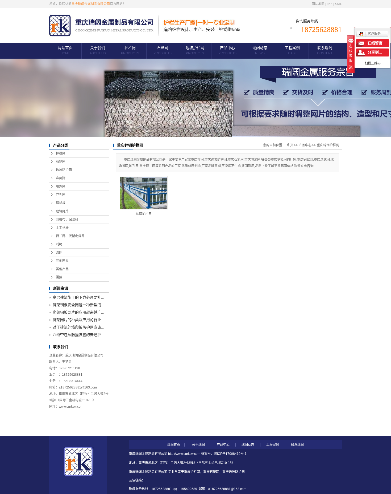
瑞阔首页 (173, 445)
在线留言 (375, 43)
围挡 (59, 277)
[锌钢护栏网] (144, 192)
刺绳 (59, 244)
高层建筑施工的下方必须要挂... (78, 297)
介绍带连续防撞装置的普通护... (78, 335)
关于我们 (98, 50)
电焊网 (60, 186)
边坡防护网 (64, 170)
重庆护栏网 (192, 472)
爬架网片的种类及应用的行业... (78, 320)
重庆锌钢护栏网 (328, 145)
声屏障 (60, 178)
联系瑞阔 (324, 50)
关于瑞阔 (198, 445)
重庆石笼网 (211, 472)
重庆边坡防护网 (233, 472)
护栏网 (130, 50)
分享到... (375, 52)
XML (338, 4)
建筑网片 (62, 211)
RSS (329, 4)
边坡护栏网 (195, 50)
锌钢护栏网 (144, 214)
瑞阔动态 (259, 50)
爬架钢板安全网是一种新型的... (78, 305)
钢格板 (60, 203)
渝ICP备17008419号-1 (230, 454)
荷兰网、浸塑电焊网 (70, 236)
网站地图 (318, 4)
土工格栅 (62, 228)
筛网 (59, 252)
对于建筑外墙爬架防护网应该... (78, 327)
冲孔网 (60, 195)
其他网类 (62, 261)
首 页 (289, 145)
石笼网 (162, 50)
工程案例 (292, 50)
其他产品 (62, 269)
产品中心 (227, 50)
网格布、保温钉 (67, 219)
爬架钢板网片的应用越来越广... (78, 312)
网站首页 (65, 50)
